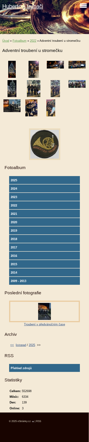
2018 (14, 239)
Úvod (5, 40)
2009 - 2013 (18, 281)
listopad (21, 345)
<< (12, 345)
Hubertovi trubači (22, 6)
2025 (14, 180)
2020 (14, 222)
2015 (14, 264)
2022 (33, 40)
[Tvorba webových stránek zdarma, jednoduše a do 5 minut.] (33, 421)
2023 (14, 197)
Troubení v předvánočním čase (44, 324)
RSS (38, 421)
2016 (14, 256)
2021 (14, 214)
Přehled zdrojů (21, 368)
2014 (14, 272)
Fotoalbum (19, 40)
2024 (14, 188)
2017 (14, 247)
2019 (14, 230)
